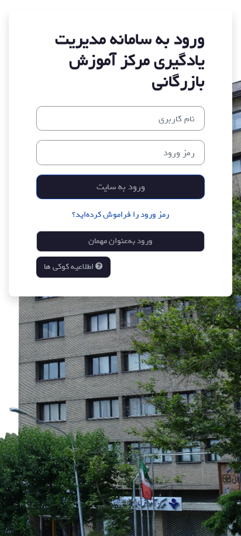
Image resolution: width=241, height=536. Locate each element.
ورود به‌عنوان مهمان (120, 241)
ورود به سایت (121, 186)
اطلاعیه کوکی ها (69, 267)
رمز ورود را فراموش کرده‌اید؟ (120, 214)
